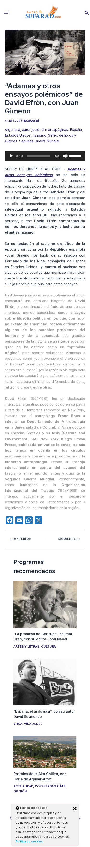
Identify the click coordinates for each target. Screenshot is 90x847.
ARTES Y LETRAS (26, 646)
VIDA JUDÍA (33, 723)
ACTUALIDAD (23, 786)
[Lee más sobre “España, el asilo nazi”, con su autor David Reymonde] (44, 682)
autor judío (30, 130)
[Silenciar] (65, 156)
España (76, 130)
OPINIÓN (20, 791)
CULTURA (48, 646)
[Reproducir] (11, 156)
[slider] (76, 155)
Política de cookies (29, 841)
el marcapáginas (54, 130)
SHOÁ (17, 723)
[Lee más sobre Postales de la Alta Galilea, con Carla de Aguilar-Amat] (44, 752)
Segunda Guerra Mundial (39, 141)
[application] (45, 156)
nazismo (39, 135)
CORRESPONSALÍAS (50, 786)
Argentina (12, 130)
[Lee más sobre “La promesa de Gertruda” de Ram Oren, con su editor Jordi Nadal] (44, 604)
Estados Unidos (18, 135)
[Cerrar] (75, 808)
